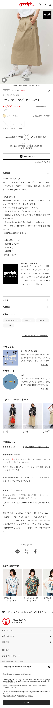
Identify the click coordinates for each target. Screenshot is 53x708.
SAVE (26, 703)
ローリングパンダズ (11, 95)
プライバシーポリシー (11, 656)
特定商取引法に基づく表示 (13, 661)
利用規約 (5, 650)
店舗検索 (5, 642)
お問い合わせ (7, 630)
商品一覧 (44, 365)
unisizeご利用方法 (41, 162)
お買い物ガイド (8, 636)
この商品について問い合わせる (35, 336)
